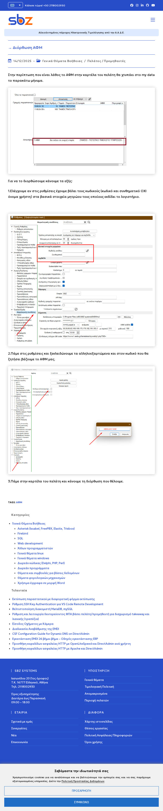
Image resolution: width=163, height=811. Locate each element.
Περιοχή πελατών (97, 700)
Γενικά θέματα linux (31, 553)
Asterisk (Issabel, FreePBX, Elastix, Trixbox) (46, 528)
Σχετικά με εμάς (22, 721)
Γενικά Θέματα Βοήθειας (62, 61)
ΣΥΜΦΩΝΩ (81, 802)
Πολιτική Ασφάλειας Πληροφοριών (108, 735)
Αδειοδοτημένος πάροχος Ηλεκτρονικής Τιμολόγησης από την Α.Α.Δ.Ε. (81, 32)
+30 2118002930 (54, 5)
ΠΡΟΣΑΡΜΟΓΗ (81, 791)
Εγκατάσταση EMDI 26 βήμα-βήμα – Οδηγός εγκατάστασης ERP (55, 639)
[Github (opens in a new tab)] (147, 5)
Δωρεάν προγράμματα (33, 568)
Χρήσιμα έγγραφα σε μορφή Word (41, 583)
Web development (30, 543)
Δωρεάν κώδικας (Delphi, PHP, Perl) (41, 563)
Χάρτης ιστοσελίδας (99, 721)
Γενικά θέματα (94, 680)
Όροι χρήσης (94, 742)
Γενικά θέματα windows (33, 558)
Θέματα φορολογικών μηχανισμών (41, 578)
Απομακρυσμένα (96, 693)
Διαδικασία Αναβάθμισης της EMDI (35, 629)
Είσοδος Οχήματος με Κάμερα (32, 624)
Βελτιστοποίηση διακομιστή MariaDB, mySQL (42, 609)
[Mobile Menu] (153, 19)
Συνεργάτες (19, 728)
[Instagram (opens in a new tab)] (137, 5)
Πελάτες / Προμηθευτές (106, 61)
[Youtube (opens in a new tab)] (152, 5)
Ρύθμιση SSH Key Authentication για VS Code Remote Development (57, 604)
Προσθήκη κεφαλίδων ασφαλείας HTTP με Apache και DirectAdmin (57, 648)
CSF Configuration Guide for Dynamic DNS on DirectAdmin (50, 634)
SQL (20, 538)
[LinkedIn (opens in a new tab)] (142, 5)
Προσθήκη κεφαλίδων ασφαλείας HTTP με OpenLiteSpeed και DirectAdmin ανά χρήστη (71, 644)
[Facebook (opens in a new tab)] (132, 5)
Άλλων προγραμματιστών (35, 548)
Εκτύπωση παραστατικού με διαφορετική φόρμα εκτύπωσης (53, 599)
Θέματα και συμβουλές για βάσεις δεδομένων (48, 573)
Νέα (14, 735)
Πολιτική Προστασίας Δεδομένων (83, 781)
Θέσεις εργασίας (96, 728)
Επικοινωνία (19, 742)
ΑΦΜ (19, 502)
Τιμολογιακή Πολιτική (99, 686)
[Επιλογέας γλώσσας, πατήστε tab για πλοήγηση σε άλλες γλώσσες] (15, 5)
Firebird (23, 533)
